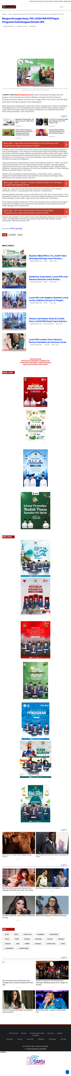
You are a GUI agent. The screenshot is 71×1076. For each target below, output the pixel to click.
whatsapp (30, 1039)
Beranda (4, 14)
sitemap (59, 1033)
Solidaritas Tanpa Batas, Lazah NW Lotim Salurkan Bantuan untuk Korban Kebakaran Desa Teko (48, 278)
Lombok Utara (51, 943)
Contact (24, 1033)
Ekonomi (50, 939)
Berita (45, 261)
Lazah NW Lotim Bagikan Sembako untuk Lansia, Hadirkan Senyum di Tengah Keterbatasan (48, 299)
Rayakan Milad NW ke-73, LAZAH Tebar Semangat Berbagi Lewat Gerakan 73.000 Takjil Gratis (48, 257)
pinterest (41, 1039)
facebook (9, 1039)
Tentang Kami (13, 1033)
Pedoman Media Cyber (37, 1033)
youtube (63, 1039)
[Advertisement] (35, 44)
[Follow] (67, 1072)
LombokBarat (9, 948)
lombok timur (28, 934)
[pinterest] (14, 239)
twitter (19, 1039)
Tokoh (63, 943)
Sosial (10, 14)
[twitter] (7, 239)
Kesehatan (38, 939)
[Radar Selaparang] (9, 8)
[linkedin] (18, 239)
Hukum (7, 939)
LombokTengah (23, 948)
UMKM (27, 943)
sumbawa (38, 943)
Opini (17, 943)
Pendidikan (40, 934)
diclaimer (35, 1035)
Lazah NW (12, 235)
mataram (7, 943)
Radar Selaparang (42, 1046)
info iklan (50, 1033)
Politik (17, 939)
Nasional (27, 939)
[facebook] (3, 239)
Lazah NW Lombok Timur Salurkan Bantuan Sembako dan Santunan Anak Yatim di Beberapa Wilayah (47, 340)
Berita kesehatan (49, 324)
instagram (52, 1039)
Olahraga (61, 939)
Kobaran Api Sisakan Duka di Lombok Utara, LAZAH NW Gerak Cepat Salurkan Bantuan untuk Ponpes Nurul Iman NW (48, 320)
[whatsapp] (11, 239)
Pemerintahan (54, 934)
